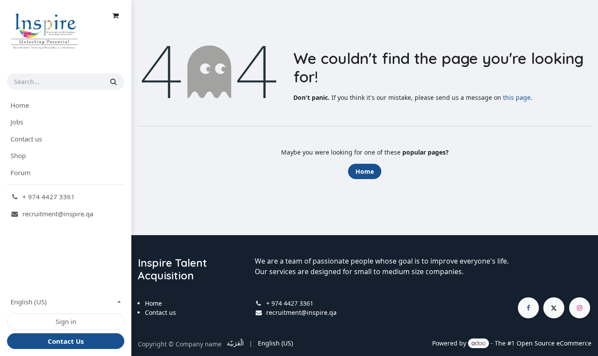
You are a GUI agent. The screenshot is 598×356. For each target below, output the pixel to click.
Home (364, 171)
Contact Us (66, 341)
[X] (553, 307)
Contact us (160, 312)
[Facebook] (528, 307)
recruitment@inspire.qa (301, 312)
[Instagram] (579, 307)
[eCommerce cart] (115, 16)
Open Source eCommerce (554, 343)
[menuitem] (65, 105)
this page (517, 97)
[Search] (113, 82)
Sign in (66, 321)
